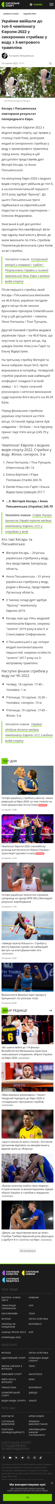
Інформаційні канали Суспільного (37, 1432)
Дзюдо (33, 1392)
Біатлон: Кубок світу (11, 1299)
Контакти (8, 1416)
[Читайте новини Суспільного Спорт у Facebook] (4, 1457)
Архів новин (36, 1416)
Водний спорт (30, 14)
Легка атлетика (38, 1318)
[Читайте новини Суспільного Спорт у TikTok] (40, 1457)
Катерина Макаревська (21, 55)
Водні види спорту (14, 1400)
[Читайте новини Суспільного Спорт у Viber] (28, 1457)
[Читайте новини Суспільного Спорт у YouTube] (10, 1457)
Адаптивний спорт (14, 1357)
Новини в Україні (11, 14)
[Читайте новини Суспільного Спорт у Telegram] (22, 1457)
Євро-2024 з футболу (9, 1381)
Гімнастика (9, 1387)
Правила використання (38, 1423)
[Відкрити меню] (52, 4)
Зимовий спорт (12, 1374)
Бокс (32, 1379)
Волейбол (35, 1323)
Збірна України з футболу (12, 1367)
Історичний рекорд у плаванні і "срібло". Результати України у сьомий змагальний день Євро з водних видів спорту (27, 270)
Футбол (6, 1318)
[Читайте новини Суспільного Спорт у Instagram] (34, 1457)
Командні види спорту (39, 1359)
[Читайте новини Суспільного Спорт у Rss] (16, 1457)
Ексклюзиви (10, 1313)
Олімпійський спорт (11, 1394)
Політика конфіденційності (13, 1431)
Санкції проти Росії (14, 1332)
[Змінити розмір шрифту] (50, 63)
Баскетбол (35, 1374)
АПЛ (31, 1332)
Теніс (32, 1313)
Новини (34, 1297)
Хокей (33, 1400)
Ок (27, 1497)
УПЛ (31, 1305)
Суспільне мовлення (8, 1423)
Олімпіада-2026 (11, 1337)
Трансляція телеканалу (9, 1307)
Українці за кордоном (9, 1325)
